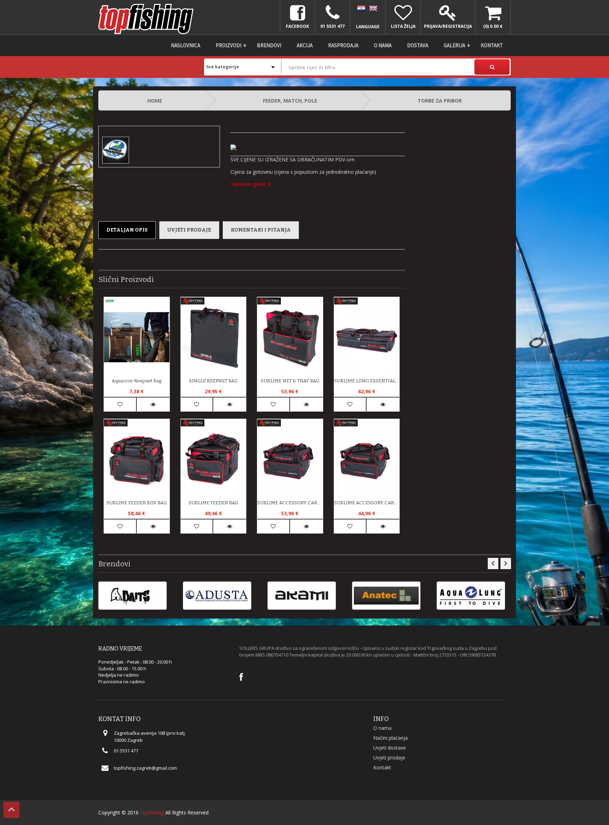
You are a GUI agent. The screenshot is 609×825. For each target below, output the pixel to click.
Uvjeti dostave (389, 747)
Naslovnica (185, 45)
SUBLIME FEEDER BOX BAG (136, 502)
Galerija (454, 45)
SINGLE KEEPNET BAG (213, 380)
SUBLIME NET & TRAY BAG (290, 380)
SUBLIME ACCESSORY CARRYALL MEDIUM (367, 502)
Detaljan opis (127, 230)
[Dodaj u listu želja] (120, 404)
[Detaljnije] (153, 404)
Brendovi (269, 45)
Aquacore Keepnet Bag (136, 380)
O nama (383, 45)
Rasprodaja (343, 45)
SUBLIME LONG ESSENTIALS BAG (367, 380)
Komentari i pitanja (261, 230)
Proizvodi (228, 45)
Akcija (305, 45)
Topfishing (152, 812)
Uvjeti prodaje (189, 230)
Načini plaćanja (390, 737)
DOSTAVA (417, 45)
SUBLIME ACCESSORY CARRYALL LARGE (290, 502)
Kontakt (492, 45)
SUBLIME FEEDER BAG (213, 502)
